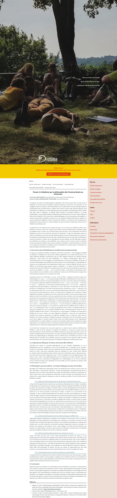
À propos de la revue (50, 187)
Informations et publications (98, 240)
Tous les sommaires (58, 184)
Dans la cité (93, 229)
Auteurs (92, 218)
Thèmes (92, 211)
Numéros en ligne (46, 184)
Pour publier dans (36, 187)
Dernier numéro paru (35, 184)
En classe (93, 226)
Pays (91, 214)
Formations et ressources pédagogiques (101, 233)
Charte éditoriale (68, 184)
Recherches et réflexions (97, 236)
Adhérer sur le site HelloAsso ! (58, 174)
